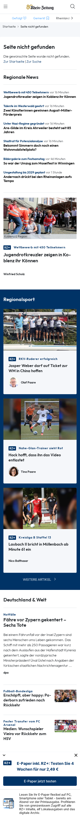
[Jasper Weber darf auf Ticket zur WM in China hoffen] (40, 329)
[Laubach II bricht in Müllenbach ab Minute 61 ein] (40, 508)
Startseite (9, 26)
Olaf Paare (28, 382)
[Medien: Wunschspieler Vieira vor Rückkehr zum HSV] (66, 726)
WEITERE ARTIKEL (37, 579)
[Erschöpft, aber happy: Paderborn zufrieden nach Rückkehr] (66, 695)
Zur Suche (33, 61)
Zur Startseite (13, 61)
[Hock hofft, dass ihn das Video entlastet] (40, 418)
